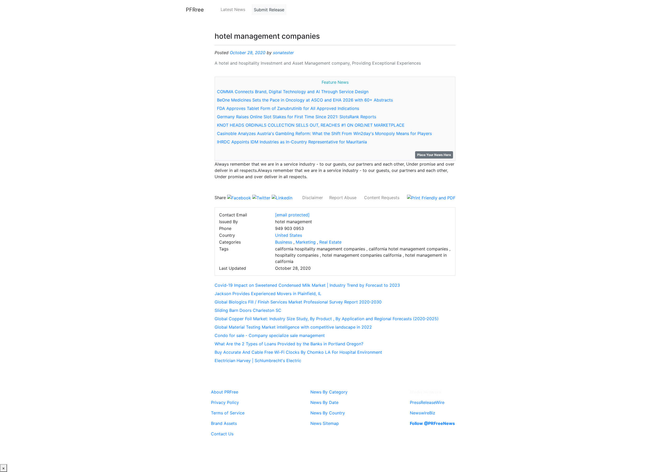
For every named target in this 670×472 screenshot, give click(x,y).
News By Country (327, 412)
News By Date (324, 402)
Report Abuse (342, 197)
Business (283, 242)
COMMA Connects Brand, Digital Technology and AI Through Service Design (292, 91)
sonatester (283, 52)
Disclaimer (312, 197)
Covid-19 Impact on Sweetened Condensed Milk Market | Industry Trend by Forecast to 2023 (307, 285)
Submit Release (269, 9)
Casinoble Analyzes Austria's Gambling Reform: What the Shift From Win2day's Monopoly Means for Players (324, 133)
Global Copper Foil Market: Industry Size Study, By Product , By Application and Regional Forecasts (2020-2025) (327, 318)
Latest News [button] (233, 9)
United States (288, 235)
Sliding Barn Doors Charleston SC (248, 310)
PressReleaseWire (427, 402)
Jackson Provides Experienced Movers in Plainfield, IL (268, 293)
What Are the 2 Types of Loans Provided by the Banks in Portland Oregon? (289, 343)
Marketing (306, 242)
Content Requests (381, 197)
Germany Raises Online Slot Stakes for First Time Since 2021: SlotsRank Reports (296, 116)
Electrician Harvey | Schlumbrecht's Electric (258, 360)
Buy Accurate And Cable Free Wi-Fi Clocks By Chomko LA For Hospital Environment (298, 352)
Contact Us (222, 433)
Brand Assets (224, 423)
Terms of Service (227, 412)
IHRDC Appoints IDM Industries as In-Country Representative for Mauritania (292, 141)
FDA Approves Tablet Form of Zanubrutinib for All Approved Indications (288, 108)
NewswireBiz (422, 412)
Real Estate (330, 242)
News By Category (329, 392)
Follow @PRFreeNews (432, 423)
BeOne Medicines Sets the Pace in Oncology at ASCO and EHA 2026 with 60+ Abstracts (305, 100)
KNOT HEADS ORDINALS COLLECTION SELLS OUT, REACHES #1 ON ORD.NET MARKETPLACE (311, 125)
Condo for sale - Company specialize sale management (270, 335)
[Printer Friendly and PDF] (431, 197)
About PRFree (224, 392)
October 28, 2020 (247, 52)
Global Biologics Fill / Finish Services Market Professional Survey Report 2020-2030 (298, 302)
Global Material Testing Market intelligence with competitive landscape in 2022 (293, 327)
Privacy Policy (225, 402)
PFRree (195, 10)
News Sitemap (324, 423)
